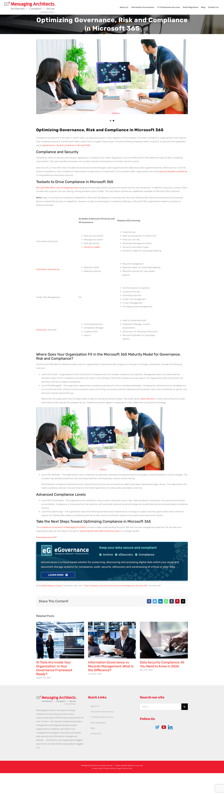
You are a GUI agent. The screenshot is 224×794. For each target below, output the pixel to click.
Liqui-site (139, 765)
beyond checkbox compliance (173, 171)
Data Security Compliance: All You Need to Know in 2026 (162, 664)
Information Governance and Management (117, 586)
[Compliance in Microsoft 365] (112, 76)
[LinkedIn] (160, 601)
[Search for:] (160, 706)
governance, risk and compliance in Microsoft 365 (66, 145)
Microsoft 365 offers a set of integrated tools (57, 187)
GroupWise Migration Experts (50, 586)
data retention (147, 399)
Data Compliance (91, 586)
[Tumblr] (171, 601)
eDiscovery (41, 329)
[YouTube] (164, 727)
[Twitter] (155, 601)
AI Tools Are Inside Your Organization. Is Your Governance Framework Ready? (54, 668)
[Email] (183, 601)
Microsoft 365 (141, 586)
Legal (119, 768)
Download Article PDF (46, 537)
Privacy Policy (97, 768)
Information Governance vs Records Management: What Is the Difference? (111, 666)
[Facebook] (149, 601)
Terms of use (127, 768)
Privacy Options (110, 768)
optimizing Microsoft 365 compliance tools (100, 531)
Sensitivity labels (92, 247)
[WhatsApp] (166, 601)
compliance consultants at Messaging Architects (63, 527)
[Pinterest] (177, 601)
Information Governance (47, 269)
